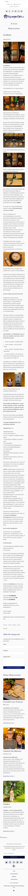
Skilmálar (14, 876)
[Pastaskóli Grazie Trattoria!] (14, 689)
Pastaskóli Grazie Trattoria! (13, 702)
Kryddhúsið (12, 599)
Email (6, 628)
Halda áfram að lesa (8, 723)
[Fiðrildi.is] (14, 791)
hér (17, 597)
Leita (14, 871)
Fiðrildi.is (6, 804)
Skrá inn (9, 4)
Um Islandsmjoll (14, 873)
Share (10, 625)
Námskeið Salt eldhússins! (12, 751)
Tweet (6, 625)
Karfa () (18, 4)
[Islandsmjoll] (14, 17)
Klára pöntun (14, 6)
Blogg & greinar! (14, 28)
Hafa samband (14, 879)
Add (19, 625)
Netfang (5, 650)
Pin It (15, 625)
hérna (18, 202)
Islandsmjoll (15, 882)
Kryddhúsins (12, 595)
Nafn (5, 644)
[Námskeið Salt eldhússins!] (14, 738)
